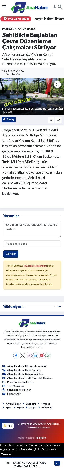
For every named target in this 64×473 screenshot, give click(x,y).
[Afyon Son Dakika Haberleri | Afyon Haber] (29, 7)
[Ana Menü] (4, 7)
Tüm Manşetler (16, 386)
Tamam (6, 454)
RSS (9, 425)
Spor (8, 407)
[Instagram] (29, 355)
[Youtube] (42, 355)
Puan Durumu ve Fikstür (20, 382)
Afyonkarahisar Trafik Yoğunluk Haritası (29, 378)
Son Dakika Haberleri (19, 390)
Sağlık (33, 407)
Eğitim (20, 407)
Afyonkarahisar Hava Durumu (24, 370)
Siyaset (45, 403)
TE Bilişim (41, 437)
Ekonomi (31, 403)
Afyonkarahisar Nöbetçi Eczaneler (27, 366)
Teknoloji (47, 407)
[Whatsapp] (48, 355)
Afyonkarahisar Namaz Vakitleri (25, 374)
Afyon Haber (44, 18)
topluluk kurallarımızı (35, 266)
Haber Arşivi (14, 394)
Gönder (11, 253)
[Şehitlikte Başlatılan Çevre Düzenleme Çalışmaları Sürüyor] (32, 96)
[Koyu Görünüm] (55, 7)
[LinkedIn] (35, 355)
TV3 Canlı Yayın (18, 19)
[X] (22, 355)
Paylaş (10, 119)
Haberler (8, 29)
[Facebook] (16, 355)
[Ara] (60, 7)
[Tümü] (59, 306)
